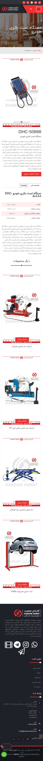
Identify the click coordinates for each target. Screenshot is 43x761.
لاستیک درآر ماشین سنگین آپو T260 (21, 428)
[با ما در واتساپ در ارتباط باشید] (23, 2)
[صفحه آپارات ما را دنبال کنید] (35, 2)
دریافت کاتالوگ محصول (31, 174)
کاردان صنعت (12, 750)
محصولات (37, 677)
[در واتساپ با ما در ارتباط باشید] (39, 2)
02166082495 (32, 724)
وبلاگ (38, 673)
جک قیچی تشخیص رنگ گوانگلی (21, 509)
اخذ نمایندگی (36, 682)
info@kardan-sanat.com (28, 731)
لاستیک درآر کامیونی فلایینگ (21, 346)
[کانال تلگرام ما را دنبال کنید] (31, 2)
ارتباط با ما (37, 687)
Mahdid (16, 754)
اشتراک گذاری (36, 738)
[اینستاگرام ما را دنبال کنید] (27, 2)
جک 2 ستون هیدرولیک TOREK (21, 591)
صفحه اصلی (37, 50)
